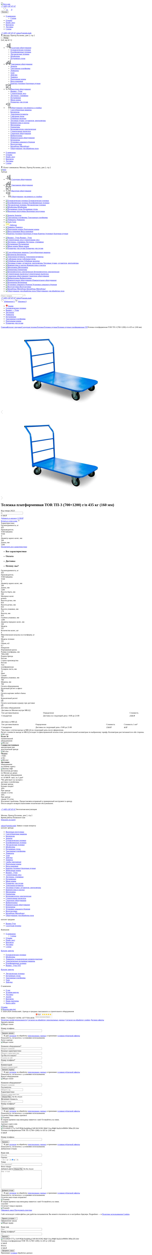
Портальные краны (18, 79)
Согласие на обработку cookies (77, 1020)
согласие (12, 1036)
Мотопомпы (15, 125)
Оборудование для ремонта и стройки (26, 108)
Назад (5, 38)
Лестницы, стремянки (19, 96)
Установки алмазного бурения (22, 142)
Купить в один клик (9, 521)
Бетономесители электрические (23, 129)
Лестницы (10, 312)
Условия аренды (12, 992)
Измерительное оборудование (22, 138)
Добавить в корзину (12, 518)
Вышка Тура (11, 924)
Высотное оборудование (21, 89)
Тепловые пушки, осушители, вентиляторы (28, 121)
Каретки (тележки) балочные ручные (25, 83)
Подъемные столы (17, 58)
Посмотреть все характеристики (14, 547)
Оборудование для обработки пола (24, 148)
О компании (11, 16)
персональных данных (37, 1036)
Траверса (14, 77)
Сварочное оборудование (20, 133)
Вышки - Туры (16, 91)
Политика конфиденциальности (14, 1020)
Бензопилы (14, 112)
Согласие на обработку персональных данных (46, 1020)
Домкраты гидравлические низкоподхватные (24, 959)
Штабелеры (15, 56)
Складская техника (13, 926)
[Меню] (2, 2)
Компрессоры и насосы (19, 123)
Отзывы (9, 20)
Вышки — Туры (12, 310)
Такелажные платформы (20, 68)
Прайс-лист (10, 23)
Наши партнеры (12, 1001)
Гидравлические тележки (20, 50)
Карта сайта (10, 1003)
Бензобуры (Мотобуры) (19, 146)
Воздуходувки (16, 144)
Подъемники (15, 98)
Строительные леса (18, 93)
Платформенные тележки (20, 52)
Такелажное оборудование (21, 64)
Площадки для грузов (19, 102)
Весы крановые (16, 81)
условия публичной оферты (68, 1036)
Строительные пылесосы (20, 131)
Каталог (5, 12)
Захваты (13, 66)
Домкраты (14, 71)
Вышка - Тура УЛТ (13, 965)
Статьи (13, 18)
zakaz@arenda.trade (23, 33)
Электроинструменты (19, 114)
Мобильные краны (13, 870)
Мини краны (15, 100)
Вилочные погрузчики (15, 832)
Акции (10, 306)
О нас (8, 990)
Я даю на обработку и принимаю (42, 1036)
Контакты (10, 25)
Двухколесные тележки (19, 54)
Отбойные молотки (18, 118)
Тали (12, 73)
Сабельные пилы (17, 116)
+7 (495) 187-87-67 (8, 6)
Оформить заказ (7, 1210)
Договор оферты (97, 1020)
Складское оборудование (21, 48)
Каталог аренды (7, 951)
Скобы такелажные (13, 862)
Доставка (9, 27)
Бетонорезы (15, 140)
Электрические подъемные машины (20, 961)
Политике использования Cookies (115, 1214)
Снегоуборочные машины (21, 110)
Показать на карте (8, 820)
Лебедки (13, 75)
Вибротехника (16, 136)
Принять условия (8, 1218)
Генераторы (15, 127)
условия (13, 1253)
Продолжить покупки (23, 1210)
